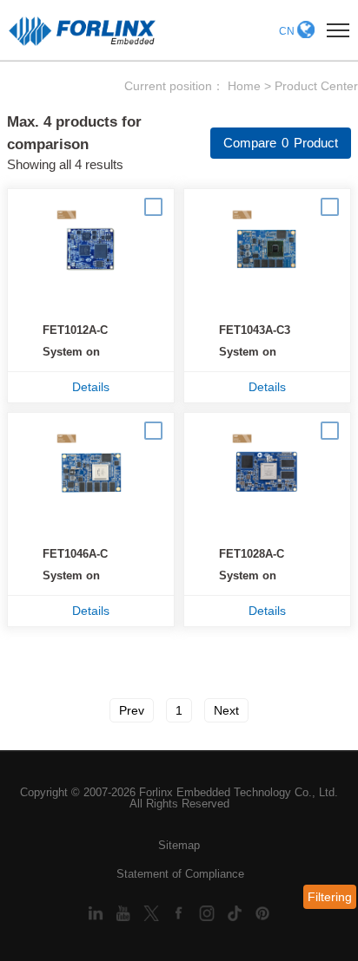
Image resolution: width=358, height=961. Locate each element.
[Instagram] (208, 912)
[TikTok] (236, 912)
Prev (131, 710)
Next (226, 710)
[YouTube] (125, 912)
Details (90, 387)
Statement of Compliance (180, 873)
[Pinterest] (262, 912)
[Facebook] (180, 912)
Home (244, 86)
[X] (152, 912)
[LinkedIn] (97, 912)
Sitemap (179, 845)
